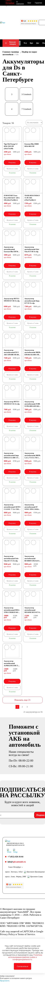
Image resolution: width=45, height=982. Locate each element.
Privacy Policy (7, 934)
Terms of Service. (27, 934)
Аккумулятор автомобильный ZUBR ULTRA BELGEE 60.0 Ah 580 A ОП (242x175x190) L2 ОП (32, 406)
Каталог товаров (12, 43)
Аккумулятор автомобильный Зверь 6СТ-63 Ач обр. (32, 301)
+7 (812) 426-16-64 (15, 857)
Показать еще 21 (22, 700)
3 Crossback (26, 94)
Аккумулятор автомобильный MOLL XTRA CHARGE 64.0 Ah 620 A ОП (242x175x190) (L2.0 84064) (12, 612)
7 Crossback (26, 109)
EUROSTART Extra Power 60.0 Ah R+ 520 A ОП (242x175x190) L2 (11, 198)
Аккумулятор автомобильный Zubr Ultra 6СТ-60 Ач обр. (31, 249)
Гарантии (38, 3)
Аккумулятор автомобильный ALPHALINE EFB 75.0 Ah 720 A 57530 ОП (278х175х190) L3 (11, 665)
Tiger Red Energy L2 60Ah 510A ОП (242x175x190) (10, 146)
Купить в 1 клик (12, 169)
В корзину (12, 162)
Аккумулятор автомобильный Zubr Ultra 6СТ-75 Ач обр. (11, 558)
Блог (29, 3)
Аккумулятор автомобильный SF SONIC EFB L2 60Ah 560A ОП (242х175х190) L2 (32, 509)
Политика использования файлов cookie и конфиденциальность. (25, 957)
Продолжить (4, 981)
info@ (17, 862)
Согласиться (22, 966)
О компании (20, 3)
